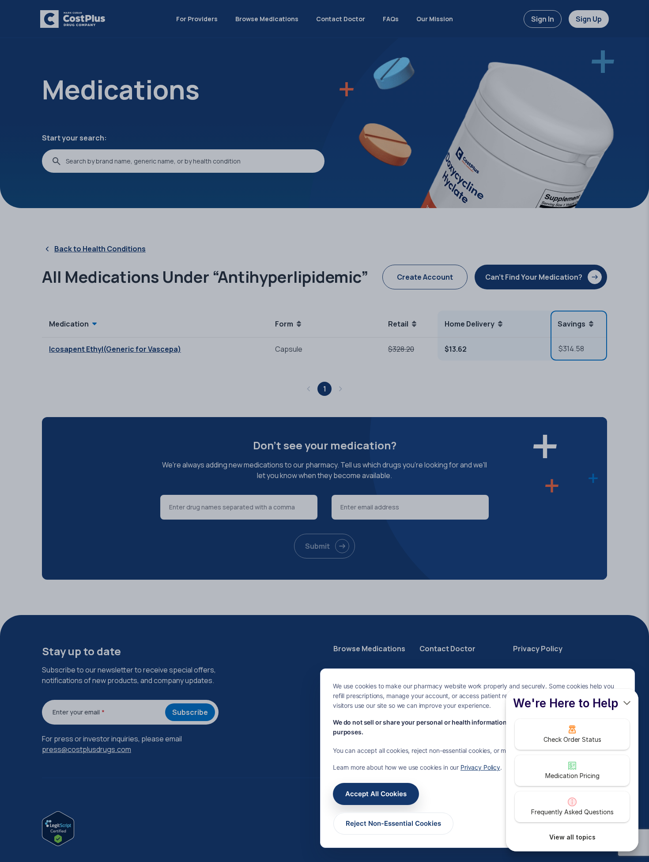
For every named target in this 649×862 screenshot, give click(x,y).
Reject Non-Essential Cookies (393, 823)
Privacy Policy (480, 767)
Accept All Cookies (376, 794)
